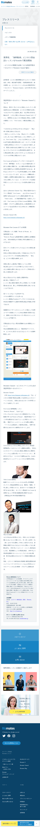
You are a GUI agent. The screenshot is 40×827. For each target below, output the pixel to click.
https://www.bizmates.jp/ (16, 611)
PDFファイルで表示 (27, 72)
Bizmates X (23, 762)
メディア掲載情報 (10, 37)
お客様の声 (5, 777)
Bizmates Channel (24, 765)
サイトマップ (23, 809)
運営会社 (22, 795)
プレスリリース (20, 6)
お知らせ (22, 792)
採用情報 (22, 812)
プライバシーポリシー (26, 798)
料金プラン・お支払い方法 (6, 768)
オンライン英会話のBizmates (8, 6)
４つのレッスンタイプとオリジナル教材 (8, 760)
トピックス (8, 32)
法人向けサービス (25, 759)
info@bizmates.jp (24, 618)
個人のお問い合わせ (7, 798)
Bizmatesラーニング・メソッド (8, 773)
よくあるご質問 (6, 795)
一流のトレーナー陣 (7, 764)
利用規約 (22, 801)
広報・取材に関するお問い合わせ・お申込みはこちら (20, 43)
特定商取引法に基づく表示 (24, 805)
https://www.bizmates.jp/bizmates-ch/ (14, 217)
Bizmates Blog (23, 768)
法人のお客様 (25, 2)
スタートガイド (6, 792)
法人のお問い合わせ (7, 801)
